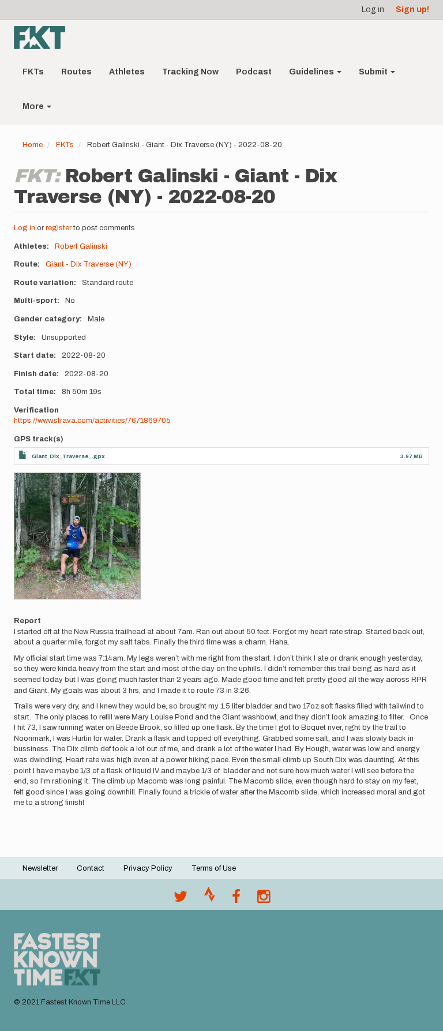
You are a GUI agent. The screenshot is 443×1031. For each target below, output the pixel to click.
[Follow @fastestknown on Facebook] (236, 899)
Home (32, 145)
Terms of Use (214, 868)
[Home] (44, 37)
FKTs (33, 72)
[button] (77, 536)
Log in (373, 9)
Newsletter (40, 868)
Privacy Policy (147, 868)
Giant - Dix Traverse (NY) (89, 264)
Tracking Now (190, 72)
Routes (76, 72)
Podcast (254, 72)
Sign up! (412, 9)
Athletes (127, 72)
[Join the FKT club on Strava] (209, 899)
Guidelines (312, 72)
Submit (374, 72)
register (59, 228)
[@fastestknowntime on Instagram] (263, 899)
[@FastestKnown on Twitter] (180, 899)
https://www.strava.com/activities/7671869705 (92, 421)
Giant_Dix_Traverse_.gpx (68, 456)
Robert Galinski (81, 246)
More (34, 106)
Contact (90, 868)
